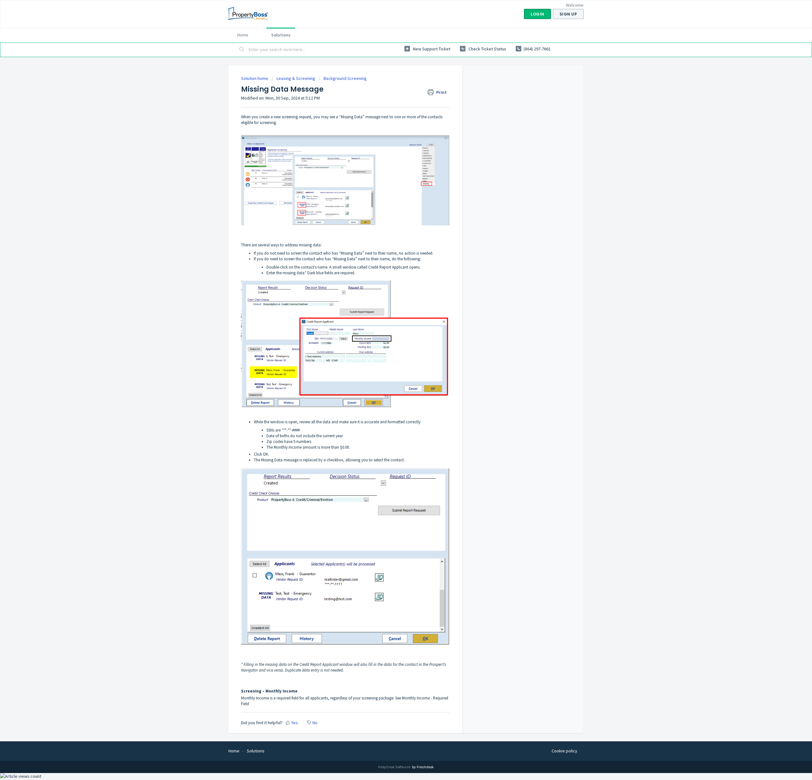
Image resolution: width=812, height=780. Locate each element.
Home (242, 35)
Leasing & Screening (296, 78)
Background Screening (345, 78)
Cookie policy (564, 751)
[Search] (242, 49)
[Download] (394, 315)
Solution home (255, 78)
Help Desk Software (394, 766)
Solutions (281, 35)
